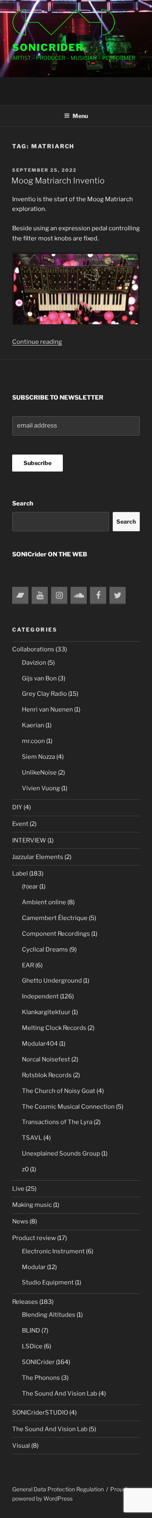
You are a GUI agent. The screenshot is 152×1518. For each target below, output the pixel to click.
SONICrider (48, 47)
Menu (80, 115)
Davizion (34, 662)
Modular (34, 1267)
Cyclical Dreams (45, 949)
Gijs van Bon (39, 678)
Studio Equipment (48, 1282)
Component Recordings (56, 933)
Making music (32, 1205)
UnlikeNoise (39, 772)
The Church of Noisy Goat (58, 1091)
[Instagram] (59, 595)
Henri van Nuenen (47, 709)
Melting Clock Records (54, 1028)
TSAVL (32, 1137)
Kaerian (33, 725)
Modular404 (40, 1043)
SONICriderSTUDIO (40, 1412)
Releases (25, 1301)
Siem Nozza (38, 756)
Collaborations (33, 649)
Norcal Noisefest (46, 1059)
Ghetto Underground (52, 980)
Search (22, 503)
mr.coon (33, 741)
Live (18, 1188)
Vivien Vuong (41, 788)
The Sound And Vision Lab (59, 1393)
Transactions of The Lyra (57, 1122)
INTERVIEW (29, 840)
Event (20, 823)
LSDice (32, 1346)
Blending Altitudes (48, 1314)
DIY (17, 807)
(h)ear (30, 886)
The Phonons (41, 1377)
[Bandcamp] (20, 595)
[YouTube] (40, 595)
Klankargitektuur (46, 1012)
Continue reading (37, 341)
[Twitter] (117, 595)
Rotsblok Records (47, 1075)
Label (20, 873)
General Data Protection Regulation (58, 1489)
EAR (28, 965)
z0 (25, 1169)
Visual (21, 1445)
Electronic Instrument (53, 1251)
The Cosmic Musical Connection (68, 1106)
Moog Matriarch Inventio (58, 180)
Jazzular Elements (37, 857)
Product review (34, 1238)
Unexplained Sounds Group (61, 1153)
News (20, 1221)
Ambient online (44, 902)
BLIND (31, 1330)
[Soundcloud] (79, 595)
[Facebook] (98, 595)
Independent (40, 996)
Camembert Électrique (55, 918)
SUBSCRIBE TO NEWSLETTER (57, 397)
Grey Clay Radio (44, 693)
